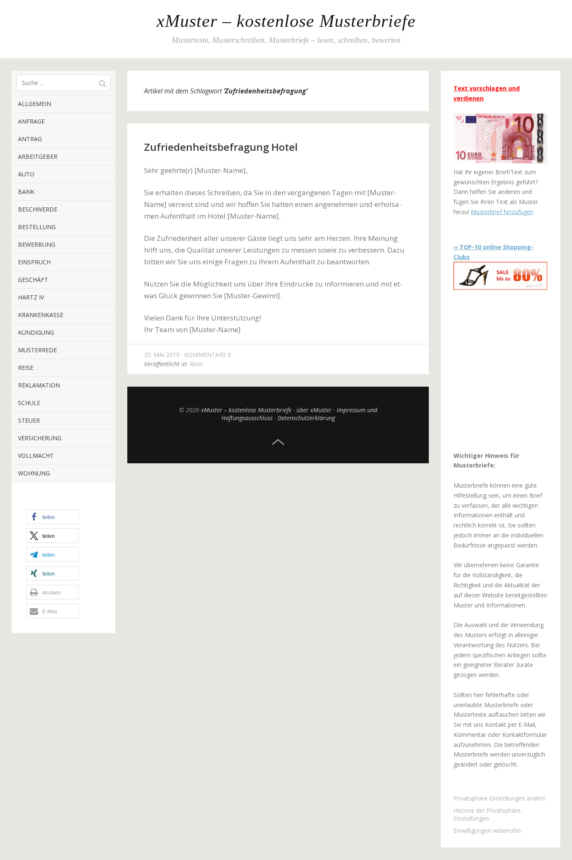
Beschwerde (37, 209)
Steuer (29, 420)
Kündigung (36, 332)
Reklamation (39, 385)
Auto (26, 174)
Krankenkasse (40, 315)
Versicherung (40, 438)
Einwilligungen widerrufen (487, 830)
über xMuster (314, 410)
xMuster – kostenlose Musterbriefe (286, 21)
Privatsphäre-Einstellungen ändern (499, 798)
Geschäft (33, 280)
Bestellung (37, 227)
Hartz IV (31, 297)
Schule (29, 403)
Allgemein (34, 104)
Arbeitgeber (37, 156)
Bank (26, 192)
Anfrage (31, 121)
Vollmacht (36, 456)
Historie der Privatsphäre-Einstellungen (488, 814)
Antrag (30, 139)
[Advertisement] (505, 370)
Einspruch (34, 262)
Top (278, 442)
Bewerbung (36, 244)
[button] (52, 516)
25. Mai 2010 (162, 355)
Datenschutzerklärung (306, 418)
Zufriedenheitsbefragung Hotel (221, 147)
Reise (25, 368)
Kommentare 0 (207, 355)
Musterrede (37, 350)
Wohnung (34, 473)
